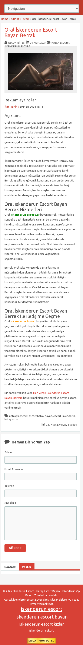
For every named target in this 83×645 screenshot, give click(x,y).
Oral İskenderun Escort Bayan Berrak (30, 32)
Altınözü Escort (20, 19)
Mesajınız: (10, 502)
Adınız (8, 452)
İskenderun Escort (17, 46)
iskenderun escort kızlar (41, 624)
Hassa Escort (60, 42)
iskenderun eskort (41, 630)
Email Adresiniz (13, 469)
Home (4, 19)
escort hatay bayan (40, 415)
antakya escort (18, 415)
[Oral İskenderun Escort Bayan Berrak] (40, 91)
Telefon (9, 485)
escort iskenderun (64, 415)
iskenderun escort (41, 609)
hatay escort (12, 419)
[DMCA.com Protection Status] (41, 642)
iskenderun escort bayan (42, 616)
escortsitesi (16, 42)
